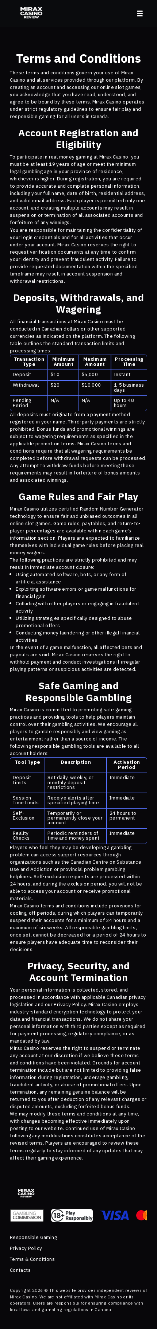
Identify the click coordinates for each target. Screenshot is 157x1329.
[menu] (140, 13)
